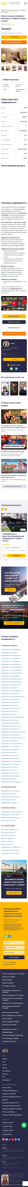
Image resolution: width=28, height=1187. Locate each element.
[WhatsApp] (24, 1125)
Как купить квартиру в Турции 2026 (12, 1035)
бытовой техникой (14, 274)
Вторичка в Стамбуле (8, 977)
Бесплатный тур (14, 316)
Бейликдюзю (4, 12)
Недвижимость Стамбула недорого (12, 1003)
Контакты (5, 1074)
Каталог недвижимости (12, 10)
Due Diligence (6, 1080)
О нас (4, 1062)
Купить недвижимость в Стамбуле (12, 1015)
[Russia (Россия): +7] (5, 354)
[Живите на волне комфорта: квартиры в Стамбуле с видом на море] (8, 68)
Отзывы (4, 1068)
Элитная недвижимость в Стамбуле (12, 995)
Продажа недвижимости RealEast (12, 1109)
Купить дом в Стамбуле (9, 1024)
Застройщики (6, 1071)
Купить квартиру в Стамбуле (10, 1012)
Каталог (4, 1059)
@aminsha (15, 1167)
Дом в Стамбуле (7, 980)
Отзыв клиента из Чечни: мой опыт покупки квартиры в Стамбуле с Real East (14, 426)
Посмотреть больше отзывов (13, 486)
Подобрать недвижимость (14, 623)
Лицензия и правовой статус (10, 1102)
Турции (3, 291)
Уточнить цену (14, 37)
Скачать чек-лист (14, 893)
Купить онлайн (6, 1087)
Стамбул (22, 10)
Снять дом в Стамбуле (9, 1041)
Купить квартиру (7, 1018)
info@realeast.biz (7, 1134)
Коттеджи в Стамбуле (8, 986)
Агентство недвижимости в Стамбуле (13, 974)
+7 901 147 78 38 (7, 1126)
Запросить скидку (14, 322)
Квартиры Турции (7, 1032)
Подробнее (16, 555)
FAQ (3, 1077)
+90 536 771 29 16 (14, 4)
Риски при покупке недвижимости (12, 1115)
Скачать (10, 590)
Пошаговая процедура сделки (11, 1106)
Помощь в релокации (8, 1112)
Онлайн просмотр (14, 328)
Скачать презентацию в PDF (14, 42)
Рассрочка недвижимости (10, 1090)
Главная (3, 10)
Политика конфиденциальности (11, 1096)
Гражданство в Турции (9, 1093)
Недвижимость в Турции (9, 1029)
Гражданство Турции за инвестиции (12, 451)
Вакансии (5, 1100)
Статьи (4, 1065)
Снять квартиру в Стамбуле (10, 1038)
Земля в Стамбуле (7, 983)
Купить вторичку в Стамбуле (10, 1021)
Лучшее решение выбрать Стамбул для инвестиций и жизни (13, 476)
